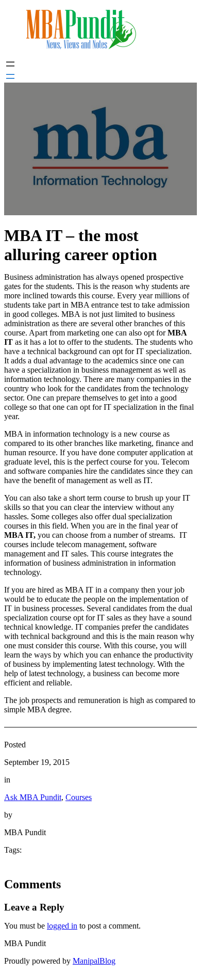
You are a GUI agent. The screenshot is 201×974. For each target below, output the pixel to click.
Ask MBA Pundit (32, 797)
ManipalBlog (94, 960)
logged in (62, 925)
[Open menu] (10, 64)
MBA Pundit (25, 943)
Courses (78, 797)
